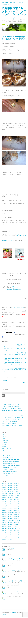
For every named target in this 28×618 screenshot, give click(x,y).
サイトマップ (5, 452)
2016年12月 (10, 497)
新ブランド (14, 425)
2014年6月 (4, 516)
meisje (19, 408)
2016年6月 (4, 501)
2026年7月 (10, 483)
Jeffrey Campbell (12, 408)
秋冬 (22, 369)
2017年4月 (17, 495)
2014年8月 (10, 514)
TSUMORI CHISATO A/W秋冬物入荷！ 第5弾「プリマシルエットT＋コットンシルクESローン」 (15, 354)
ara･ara (14, 404)
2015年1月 (16, 510)
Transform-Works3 (7, 311)
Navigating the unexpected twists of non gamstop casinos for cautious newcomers (15, 592)
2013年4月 (16, 524)
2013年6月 (4, 524)
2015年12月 (4, 505)
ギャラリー (5, 440)
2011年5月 (10, 539)
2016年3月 (4, 503)
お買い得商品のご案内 (19, 417)
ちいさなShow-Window (16, 419)
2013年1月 (16, 526)
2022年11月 (16, 485)
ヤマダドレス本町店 (6, 423)
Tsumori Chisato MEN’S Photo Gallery (11, 465)
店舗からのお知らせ (6, 425)
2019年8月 (17, 491)
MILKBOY (20, 410)
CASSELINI (4, 406)
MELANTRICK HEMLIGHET (7, 410)
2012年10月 (18, 528)
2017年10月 (4, 495)
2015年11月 (11, 505)
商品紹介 (16, 368)
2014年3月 (4, 518)
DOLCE (9, 406)
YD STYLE (4, 416)
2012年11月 (11, 528)
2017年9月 (10, 495)
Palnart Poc (4, 412)
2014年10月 (18, 512)
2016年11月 (17, 497)
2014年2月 (10, 518)
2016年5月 (10, 501)
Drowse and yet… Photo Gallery (10, 471)
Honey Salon (4, 408)
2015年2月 (10, 510)
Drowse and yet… (16, 406)
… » (14, 549)
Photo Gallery (8, 2)
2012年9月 (4, 530)
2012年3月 (4, 534)
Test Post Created (10, 548)
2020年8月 (4, 489)
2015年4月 (16, 508)
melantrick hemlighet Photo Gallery (11, 461)
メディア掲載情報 (13, 421)
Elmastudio (4, 614)
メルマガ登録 (4, 4)
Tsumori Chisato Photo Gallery (10, 455)
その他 (3, 419)
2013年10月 (18, 520)
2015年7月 (16, 507)
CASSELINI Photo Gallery (8, 469)
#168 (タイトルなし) (6, 448)
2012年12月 (4, 528)
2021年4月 (10, 487)
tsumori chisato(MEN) (14, 414)
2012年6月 (4, 532)
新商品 (20, 425)
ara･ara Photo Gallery (8, 457)
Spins (9, 412)
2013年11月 (11, 520)
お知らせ (10, 417)
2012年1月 (16, 534)
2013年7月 (16, 522)
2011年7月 (16, 537)
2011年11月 (11, 536)
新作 (20, 369)
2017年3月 (4, 497)
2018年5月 (10, 493)
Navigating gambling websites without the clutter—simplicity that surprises (15, 570)
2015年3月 (4, 510)
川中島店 (5, 442)
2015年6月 (4, 508)
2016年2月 (10, 503)
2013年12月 (4, 520)
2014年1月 (16, 518)
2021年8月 (4, 487)
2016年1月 (16, 503)
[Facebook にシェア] (14, 332)
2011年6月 (4, 539)
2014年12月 (4, 512)
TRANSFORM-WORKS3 (8, 240)
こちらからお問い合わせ (17, 307)
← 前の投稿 (4, 380)
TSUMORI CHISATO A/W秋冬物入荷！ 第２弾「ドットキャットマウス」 (15, 363)
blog (3, 2)
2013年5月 (10, 524)
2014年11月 (11, 512)
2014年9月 (4, 514)
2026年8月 (4, 483)
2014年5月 (10, 516)
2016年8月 (10, 499)
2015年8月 (10, 507)
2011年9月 (4, 537)
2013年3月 (4, 526)
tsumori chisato (10, 368)
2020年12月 (16, 487)
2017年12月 (17, 493)
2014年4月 (16, 516)
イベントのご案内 (19, 416)
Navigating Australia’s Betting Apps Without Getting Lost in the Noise (16, 559)
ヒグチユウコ (5, 421)
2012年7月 (16, 530)
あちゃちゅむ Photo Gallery (9, 463)
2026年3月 (4, 485)
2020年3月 (4, 491)
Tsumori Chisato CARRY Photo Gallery (11, 459)
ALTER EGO (4, 404)
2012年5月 (10, 532)
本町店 (4, 438)
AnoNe (9, 404)
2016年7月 (16, 499)
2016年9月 (4, 499)
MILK (15, 410)
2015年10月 (18, 505)
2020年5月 (10, 489)
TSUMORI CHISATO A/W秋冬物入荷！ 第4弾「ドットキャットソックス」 (15, 359)
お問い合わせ (15, 2)
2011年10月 (18, 536)
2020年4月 (16, 489)
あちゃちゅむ (10, 416)
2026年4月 (16, 483)
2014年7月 (16, 514)
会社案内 (4, 444)
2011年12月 (4, 536)
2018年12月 (4, 493)
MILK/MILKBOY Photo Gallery (9, 467)
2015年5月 (10, 508)
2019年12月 (10, 491)
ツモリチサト (16, 369)
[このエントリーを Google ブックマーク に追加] (2, 337)
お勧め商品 (4, 417)
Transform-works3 (16, 412)
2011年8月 (10, 537)
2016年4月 (16, 501)
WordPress (13, 612)
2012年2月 (10, 534)
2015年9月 (4, 507)
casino (19, 404)
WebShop (10, 4)
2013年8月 (10, 522)
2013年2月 (10, 526)
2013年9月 (4, 522)
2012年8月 (10, 530)
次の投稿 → (23, 383)
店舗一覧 (21, 2)
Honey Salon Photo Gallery (9, 473)
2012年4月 (16, 532)
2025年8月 (10, 485)
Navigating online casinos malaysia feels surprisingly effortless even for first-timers (15, 581)
